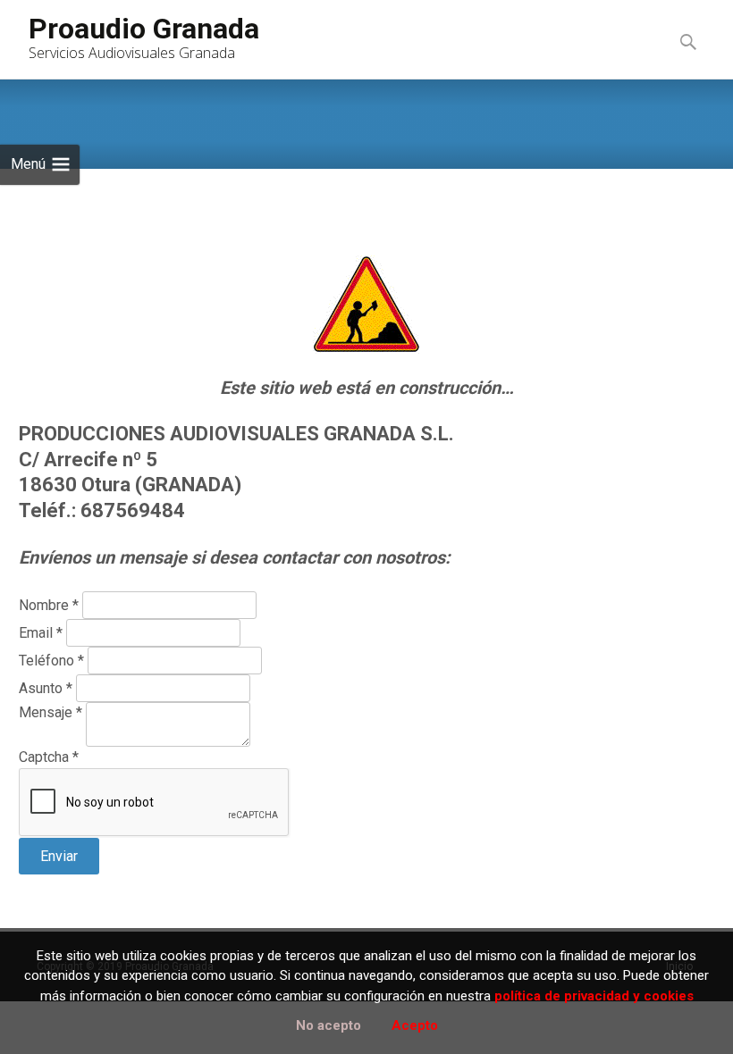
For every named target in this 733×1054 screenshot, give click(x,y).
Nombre (49, 605)
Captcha (49, 757)
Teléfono (51, 660)
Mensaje (50, 712)
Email (41, 632)
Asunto (45, 688)
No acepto (328, 1025)
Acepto (415, 1025)
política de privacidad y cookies (594, 996)
